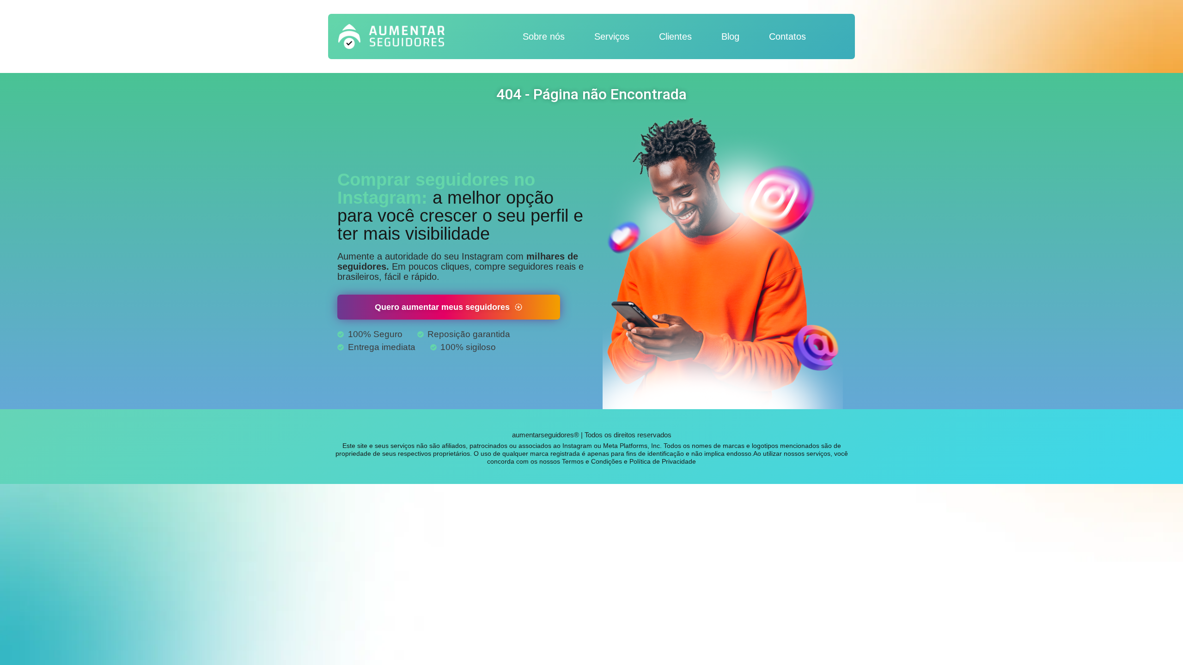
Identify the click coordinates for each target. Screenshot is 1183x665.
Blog (730, 36)
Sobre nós (544, 36)
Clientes (675, 36)
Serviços (611, 36)
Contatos (787, 36)
